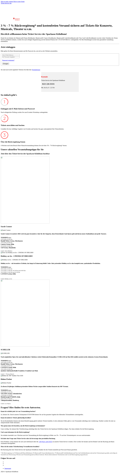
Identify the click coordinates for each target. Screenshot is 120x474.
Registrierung (36, 70)
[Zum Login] (2, 16)
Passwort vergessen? (8, 60)
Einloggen (5, 63)
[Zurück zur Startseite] (9, 13)
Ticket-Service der (6, 3)
